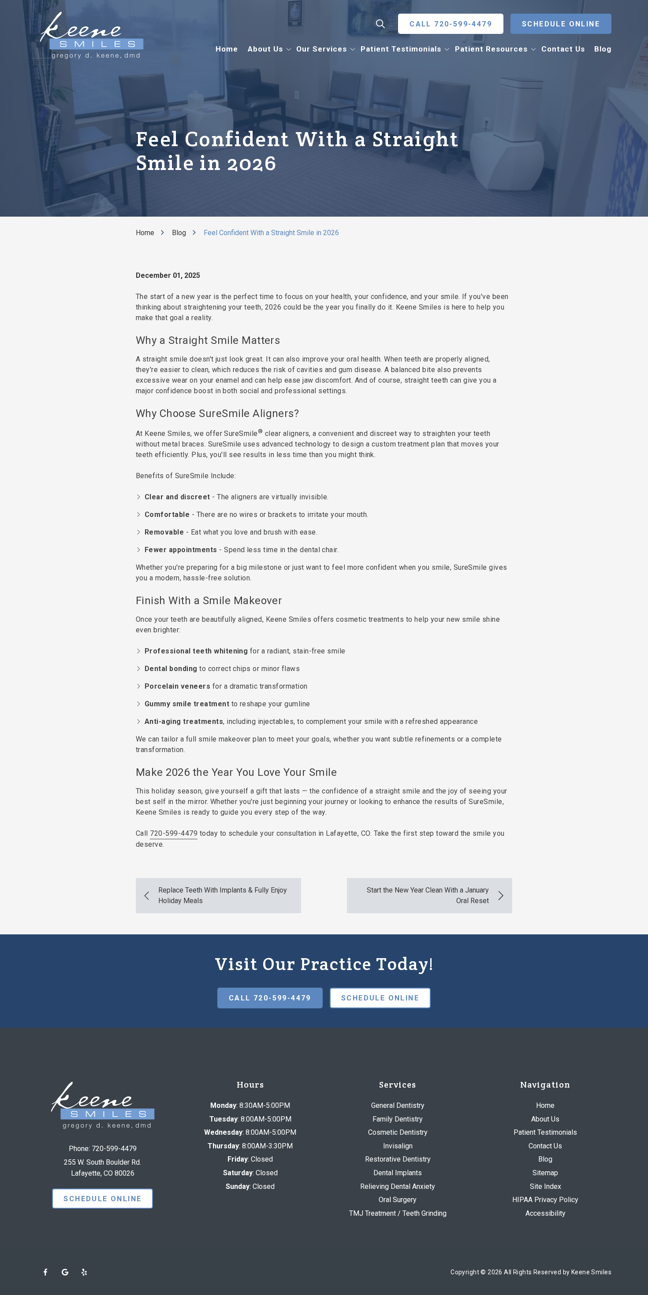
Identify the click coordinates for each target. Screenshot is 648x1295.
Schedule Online (561, 24)
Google (65, 1272)
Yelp (84, 1272)
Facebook (45, 1272)
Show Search (380, 24)
